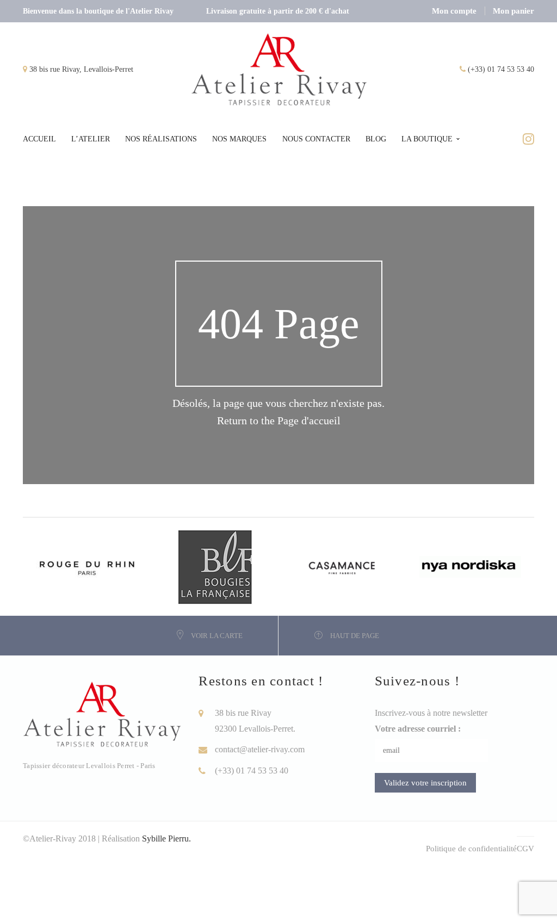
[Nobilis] (473, 566)
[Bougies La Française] (90, 566)
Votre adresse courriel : (418, 728)
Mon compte (454, 11)
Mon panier (513, 11)
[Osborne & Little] (217, 566)
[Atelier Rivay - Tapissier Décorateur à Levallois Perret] (279, 68)
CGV (525, 848)
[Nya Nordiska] (346, 566)
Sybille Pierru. (166, 838)
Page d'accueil (309, 420)
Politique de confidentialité (471, 848)
